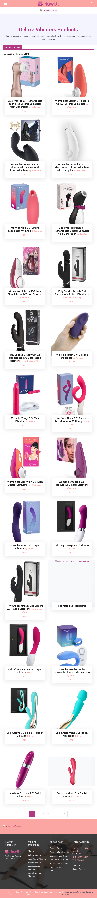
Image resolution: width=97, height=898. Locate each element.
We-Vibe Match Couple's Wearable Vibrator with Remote (72, 671)
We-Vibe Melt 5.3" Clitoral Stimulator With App (24, 229)
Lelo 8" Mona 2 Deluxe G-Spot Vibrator (25, 671)
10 (65, 814)
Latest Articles (28, 893)
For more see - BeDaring (72, 605)
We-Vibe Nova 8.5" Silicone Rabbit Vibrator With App (71, 420)
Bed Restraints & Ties (59, 860)
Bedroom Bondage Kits (59, 852)
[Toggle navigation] (91, 4)
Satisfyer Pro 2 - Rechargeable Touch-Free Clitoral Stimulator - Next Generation (25, 103)
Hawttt (61, 892)
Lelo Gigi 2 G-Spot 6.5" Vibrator (72, 545)
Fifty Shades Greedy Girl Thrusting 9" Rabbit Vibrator (71, 293)
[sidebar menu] (5, 4)
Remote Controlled (58, 848)
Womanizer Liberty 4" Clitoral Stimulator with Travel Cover (24, 293)
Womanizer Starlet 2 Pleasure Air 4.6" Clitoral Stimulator (72, 102)
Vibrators (31, 851)
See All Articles (79, 869)
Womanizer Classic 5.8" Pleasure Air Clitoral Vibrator (70, 483)
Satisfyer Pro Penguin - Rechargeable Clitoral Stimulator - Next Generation (72, 230)
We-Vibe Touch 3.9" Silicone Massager (72, 356)
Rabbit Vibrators (34, 863)
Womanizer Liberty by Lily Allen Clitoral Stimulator (25, 483)
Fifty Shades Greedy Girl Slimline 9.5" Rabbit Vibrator (25, 607)
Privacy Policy (9, 893)
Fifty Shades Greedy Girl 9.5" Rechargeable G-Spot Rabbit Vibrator (25, 357)
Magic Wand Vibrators (37, 859)
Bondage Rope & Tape (59, 856)
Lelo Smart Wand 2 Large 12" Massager (72, 734)
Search (37, 892)
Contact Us (19, 893)
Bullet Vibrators (34, 855)
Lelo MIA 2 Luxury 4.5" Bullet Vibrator (25, 795)
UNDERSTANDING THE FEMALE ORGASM (80, 860)
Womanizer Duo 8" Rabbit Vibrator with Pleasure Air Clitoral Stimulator (24, 167)
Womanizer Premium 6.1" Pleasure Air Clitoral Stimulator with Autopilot (72, 167)
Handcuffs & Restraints (59, 863)
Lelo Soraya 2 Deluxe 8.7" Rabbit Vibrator (25, 734)
